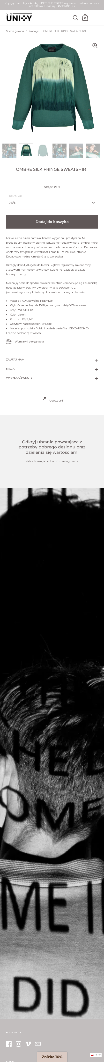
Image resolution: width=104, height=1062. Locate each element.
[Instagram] (18, 1044)
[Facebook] (9, 1044)
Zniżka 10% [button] (52, 1056)
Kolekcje (34, 31)
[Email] (38, 1044)
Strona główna (15, 31)
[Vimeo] (28, 1044)
